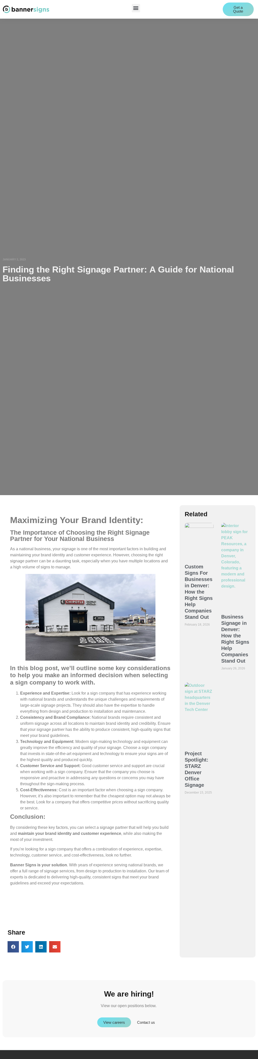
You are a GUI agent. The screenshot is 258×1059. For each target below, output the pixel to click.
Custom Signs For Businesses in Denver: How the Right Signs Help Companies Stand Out (199, 592)
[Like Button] (11, 911)
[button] (136, 8)
